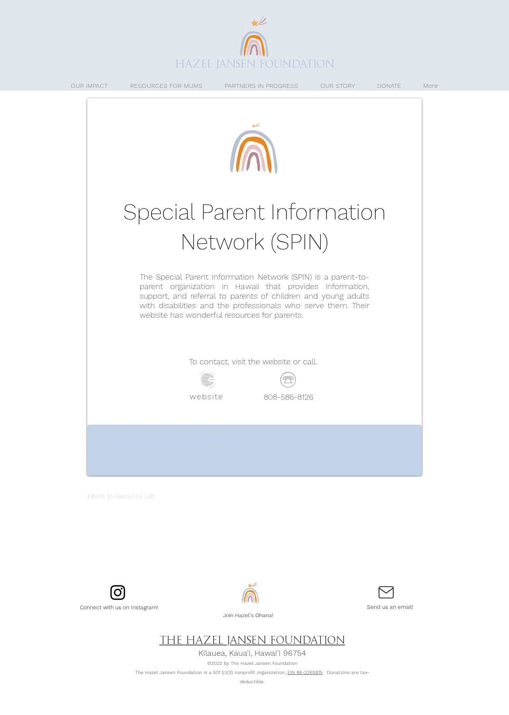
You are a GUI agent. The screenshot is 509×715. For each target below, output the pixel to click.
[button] (166, 85)
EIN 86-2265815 (305, 672)
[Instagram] (118, 592)
